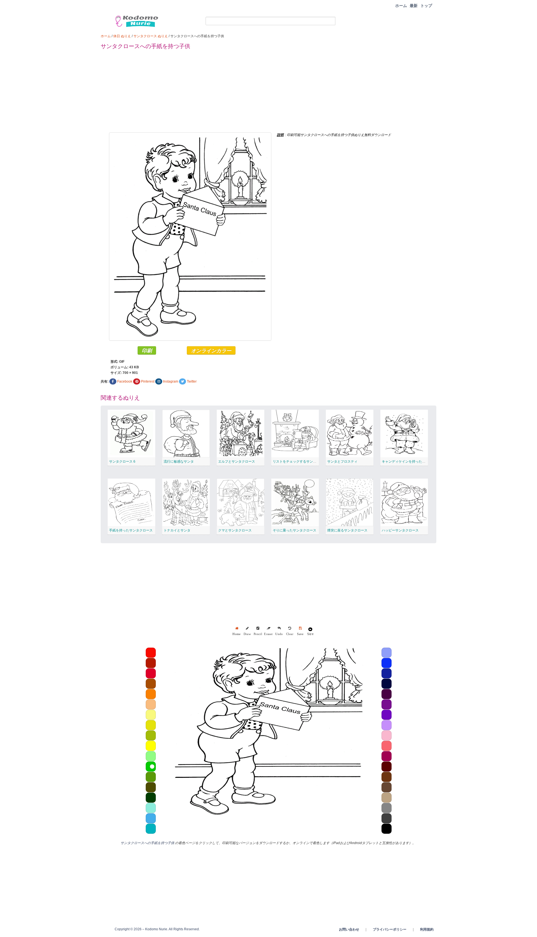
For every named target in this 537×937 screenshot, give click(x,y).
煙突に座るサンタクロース (347, 530)
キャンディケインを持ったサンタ (407, 461)
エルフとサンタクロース (236, 461)
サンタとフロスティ (342, 461)
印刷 (147, 350)
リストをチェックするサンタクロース (301, 461)
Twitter (192, 381)
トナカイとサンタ (177, 530)
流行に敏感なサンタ (179, 461)
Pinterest (147, 381)
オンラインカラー (211, 350)
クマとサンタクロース (235, 530)
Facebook (124, 381)
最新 (414, 5)
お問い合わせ (349, 929)
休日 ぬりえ (122, 36)
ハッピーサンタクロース (400, 530)
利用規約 (427, 929)
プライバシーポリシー (389, 929)
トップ (426, 5)
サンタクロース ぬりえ (150, 36)
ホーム (401, 5)
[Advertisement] (268, 93)
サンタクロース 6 (122, 461)
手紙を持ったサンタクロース (131, 530)
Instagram (170, 381)
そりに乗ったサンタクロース (294, 530)
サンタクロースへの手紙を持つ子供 (147, 843)
